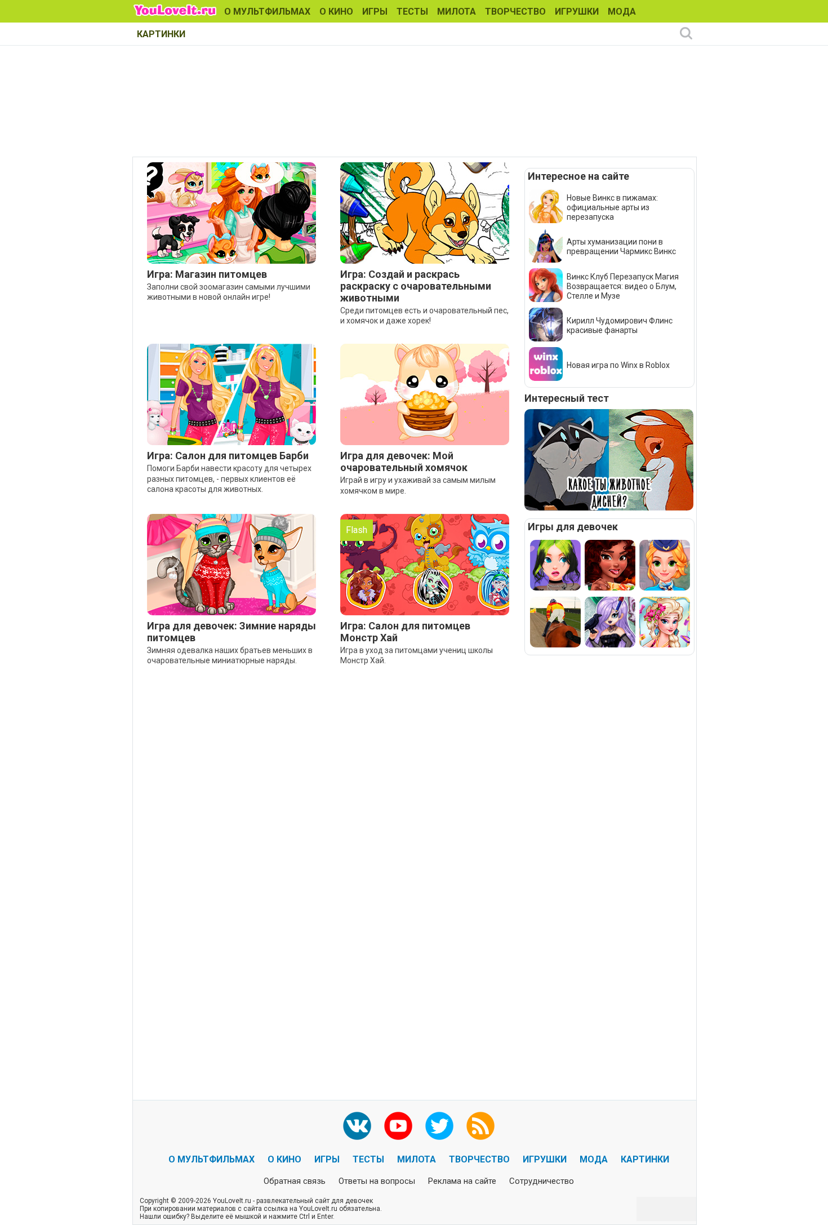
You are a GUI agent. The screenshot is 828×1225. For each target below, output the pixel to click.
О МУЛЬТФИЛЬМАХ (267, 11)
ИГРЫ (375, 11)
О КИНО (336, 11)
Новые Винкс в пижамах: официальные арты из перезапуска (612, 207)
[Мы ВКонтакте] (357, 1126)
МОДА (622, 11)
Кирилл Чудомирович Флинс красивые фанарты (620, 325)
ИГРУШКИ (577, 11)
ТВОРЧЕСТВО (515, 11)
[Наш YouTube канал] (398, 1126)
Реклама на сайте (462, 1181)
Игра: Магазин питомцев (207, 274)
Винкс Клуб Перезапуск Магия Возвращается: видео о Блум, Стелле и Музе (623, 286)
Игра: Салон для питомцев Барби (228, 455)
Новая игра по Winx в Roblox (618, 365)
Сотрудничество (541, 1181)
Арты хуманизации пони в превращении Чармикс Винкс (621, 246)
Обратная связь (295, 1181)
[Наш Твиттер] (439, 1126)
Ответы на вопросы (377, 1181)
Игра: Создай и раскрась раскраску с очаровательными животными (415, 286)
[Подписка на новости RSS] (480, 1126)
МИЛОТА (456, 11)
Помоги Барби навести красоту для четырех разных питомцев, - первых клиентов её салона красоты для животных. (229, 478)
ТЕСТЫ (412, 11)
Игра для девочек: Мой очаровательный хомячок (404, 461)
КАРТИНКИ (161, 34)
